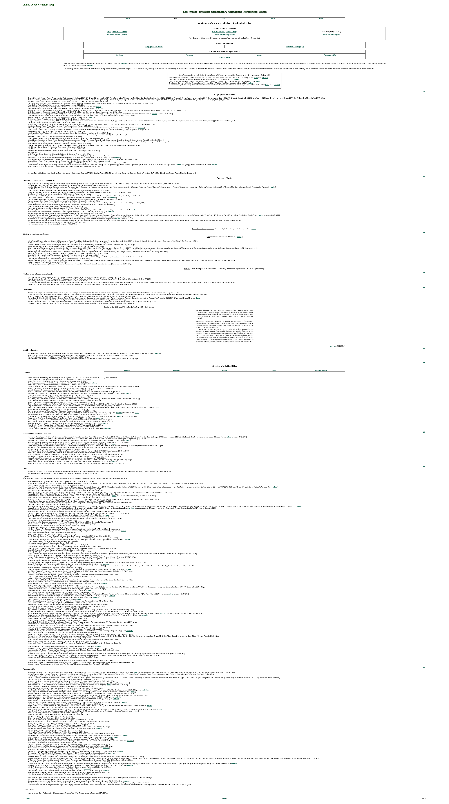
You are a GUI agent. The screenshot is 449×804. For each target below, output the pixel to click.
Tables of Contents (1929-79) (117, 35)
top (424, 91)
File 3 (224, 19)
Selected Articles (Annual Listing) (224, 32)
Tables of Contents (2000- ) (331, 35)
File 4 (273, 19)
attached (124, 63)
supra (254, 229)
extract (98, 107)
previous (27, 798)
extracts (234, 763)
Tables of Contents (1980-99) (224, 35)
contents (91, 117)
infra (198, 298)
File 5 (321, 19)
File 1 (128, 19)
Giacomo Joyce (224, 57)
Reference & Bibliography (295, 47)
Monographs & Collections (117, 32)
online (236, 79)
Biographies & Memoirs (154, 47)
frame (256, 78)
